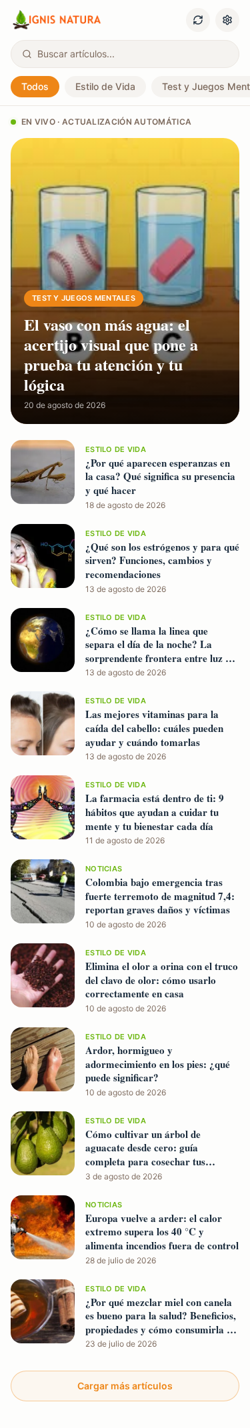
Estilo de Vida (105, 86)
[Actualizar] (198, 20)
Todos (35, 86)
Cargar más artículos (125, 1385)
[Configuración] (227, 20)
